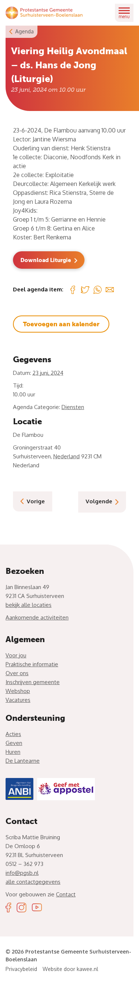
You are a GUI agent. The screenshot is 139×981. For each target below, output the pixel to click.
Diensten (73, 407)
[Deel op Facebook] (73, 289)
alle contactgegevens (33, 881)
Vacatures (18, 699)
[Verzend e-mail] (110, 289)
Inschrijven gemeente (33, 682)
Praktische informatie (32, 664)
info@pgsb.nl (22, 872)
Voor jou (16, 655)
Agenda (24, 31)
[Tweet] (85, 289)
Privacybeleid (21, 969)
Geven (14, 742)
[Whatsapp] (97, 289)
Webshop (18, 690)
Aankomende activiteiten (37, 617)
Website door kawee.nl (70, 969)
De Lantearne (23, 760)
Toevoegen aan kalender (61, 324)
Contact (66, 894)
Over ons (17, 673)
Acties (13, 734)
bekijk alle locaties (29, 604)
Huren (13, 751)
